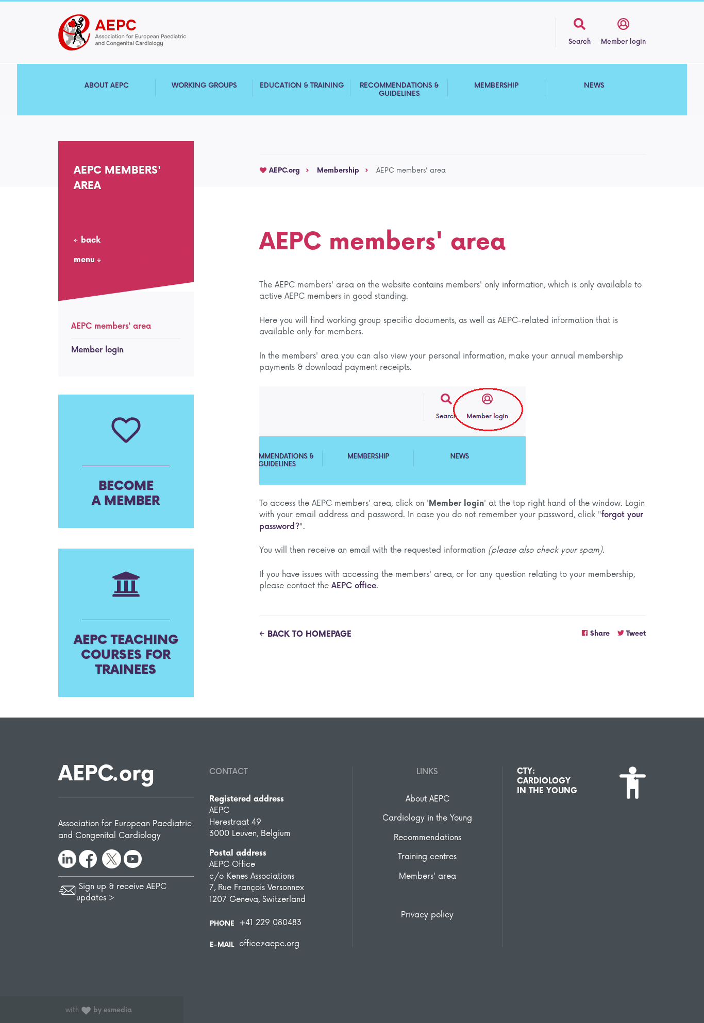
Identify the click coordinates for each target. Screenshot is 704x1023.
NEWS (594, 85)
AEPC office (353, 586)
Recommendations (427, 838)
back (90, 240)
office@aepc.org (269, 944)
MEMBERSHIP (496, 85)
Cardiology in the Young (427, 818)
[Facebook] (88, 858)
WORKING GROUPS (204, 85)
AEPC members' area (111, 326)
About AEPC (427, 799)
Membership (338, 170)
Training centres (427, 857)
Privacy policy (427, 915)
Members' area (427, 876)
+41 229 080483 (270, 923)
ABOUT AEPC (107, 85)
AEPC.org (283, 170)
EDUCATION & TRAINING (302, 85)
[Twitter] (111, 858)
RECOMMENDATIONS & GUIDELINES (399, 89)
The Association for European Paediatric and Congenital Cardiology (138, 32)
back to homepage (309, 634)
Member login (97, 350)
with (98, 1010)
